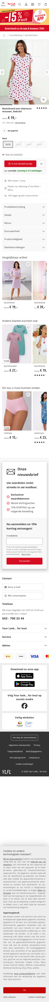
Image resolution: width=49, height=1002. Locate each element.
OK (24, 990)
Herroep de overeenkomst (24, 737)
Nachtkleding (16, 35)
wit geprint (13, 130)
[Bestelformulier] (32, 4)
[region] (24, 924)
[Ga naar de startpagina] (11, 4)
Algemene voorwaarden (19, 745)
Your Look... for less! (14, 628)
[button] (3, 4)
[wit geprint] (4, 131)
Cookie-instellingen (37, 997)
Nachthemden (31, 35)
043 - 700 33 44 (13, 618)
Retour (7, 223)
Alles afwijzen (9, 997)
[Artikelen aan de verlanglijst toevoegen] (41, 163)
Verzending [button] (20, 122)
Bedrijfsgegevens (34, 751)
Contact (7, 578)
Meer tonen (26, 554)
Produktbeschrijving (14, 206)
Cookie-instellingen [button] (24, 764)
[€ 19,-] (17, 280)
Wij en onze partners (12, 859)
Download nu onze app (25, 669)
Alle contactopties (17, 595)
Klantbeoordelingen (14, 247)
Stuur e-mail (13, 588)
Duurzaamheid (12, 231)
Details (7, 215)
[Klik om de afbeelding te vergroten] (43, 99)
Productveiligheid (13, 239)
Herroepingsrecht (18, 757)
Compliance (34, 757)
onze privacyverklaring (24, 973)
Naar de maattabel (14, 154)
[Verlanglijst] (39, 4)
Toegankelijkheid (15, 751)
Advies (6, 645)
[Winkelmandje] (45, 4)
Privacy (37, 745)
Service (6, 637)
